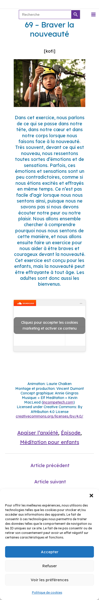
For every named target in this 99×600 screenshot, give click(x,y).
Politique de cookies (47, 592)
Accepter (49, 551)
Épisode (70, 432)
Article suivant (50, 482)
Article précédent (50, 465)
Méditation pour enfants (49, 442)
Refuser (49, 565)
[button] (91, 495)
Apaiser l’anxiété (37, 432)
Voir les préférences (50, 579)
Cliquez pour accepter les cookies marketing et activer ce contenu (49, 325)
